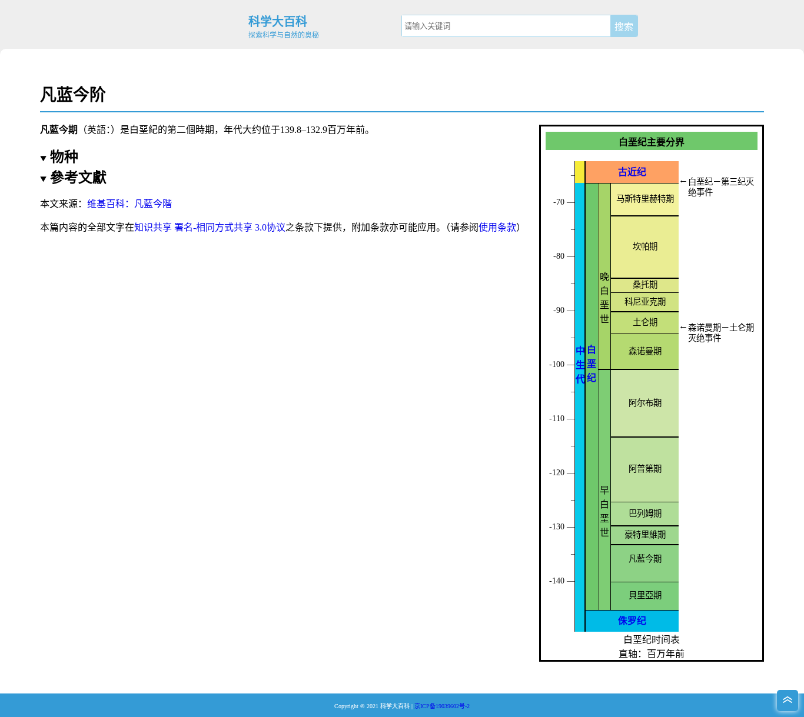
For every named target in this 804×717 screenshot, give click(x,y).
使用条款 (497, 227)
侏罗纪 (632, 621)
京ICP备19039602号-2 (442, 706)
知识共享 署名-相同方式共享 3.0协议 (209, 227)
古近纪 (632, 172)
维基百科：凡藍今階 (129, 204)
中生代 (580, 365)
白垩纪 (591, 364)
